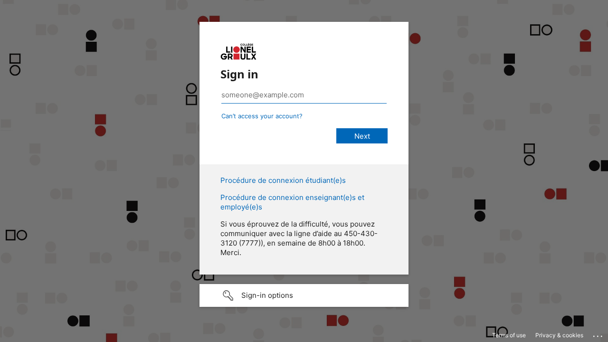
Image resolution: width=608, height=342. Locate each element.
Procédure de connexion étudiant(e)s (283, 180)
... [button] (598, 334)
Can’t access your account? (262, 116)
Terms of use (509, 335)
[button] (304, 295)
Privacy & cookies (559, 335)
